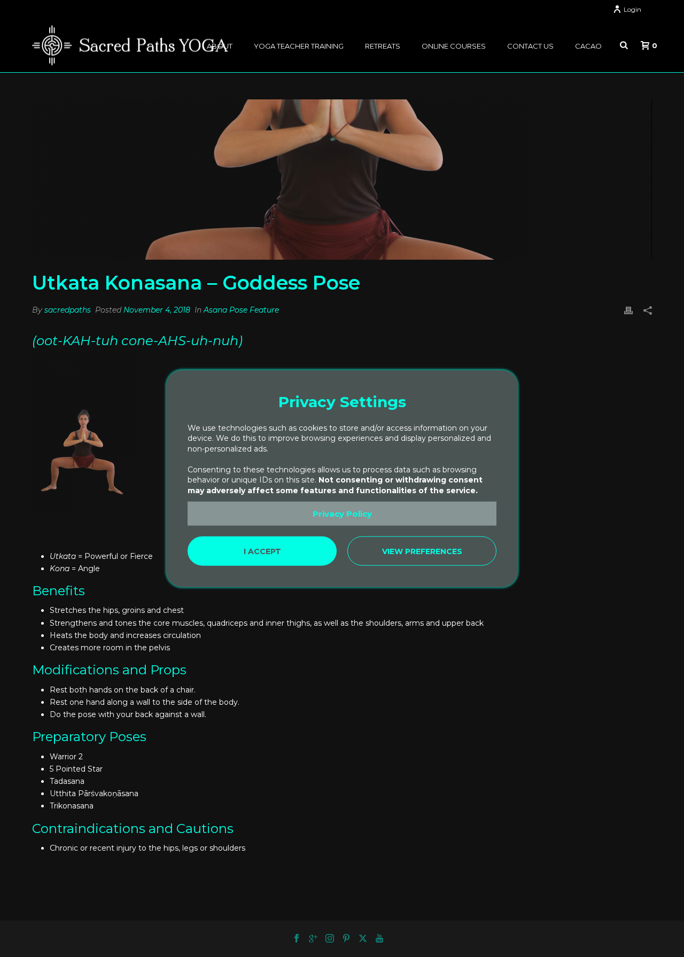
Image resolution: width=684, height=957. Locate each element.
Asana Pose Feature (241, 310)
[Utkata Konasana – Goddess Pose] (342, 179)
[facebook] (296, 939)
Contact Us (530, 46)
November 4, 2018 (156, 310)
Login (632, 9)
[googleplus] (313, 939)
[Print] (628, 310)
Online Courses (454, 46)
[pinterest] (346, 939)
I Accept (262, 551)
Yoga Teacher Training (299, 46)
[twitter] (363, 939)
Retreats (382, 46)
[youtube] (379, 939)
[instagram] (329, 939)
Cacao (588, 46)
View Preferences (422, 551)
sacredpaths (67, 310)
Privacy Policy (342, 513)
